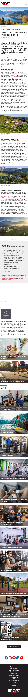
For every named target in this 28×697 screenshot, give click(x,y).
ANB (14, 679)
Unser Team (14, 682)
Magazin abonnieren (14, 667)
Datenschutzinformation (14, 670)
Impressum (14, 684)
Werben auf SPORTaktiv (14, 675)
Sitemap (14, 686)
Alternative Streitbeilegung (14, 680)
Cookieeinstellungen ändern (14, 672)
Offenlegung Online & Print (14, 677)
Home (2, 29)
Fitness (8, 29)
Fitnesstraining (17, 29)
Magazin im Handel (14, 668)
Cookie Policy (14, 674)
